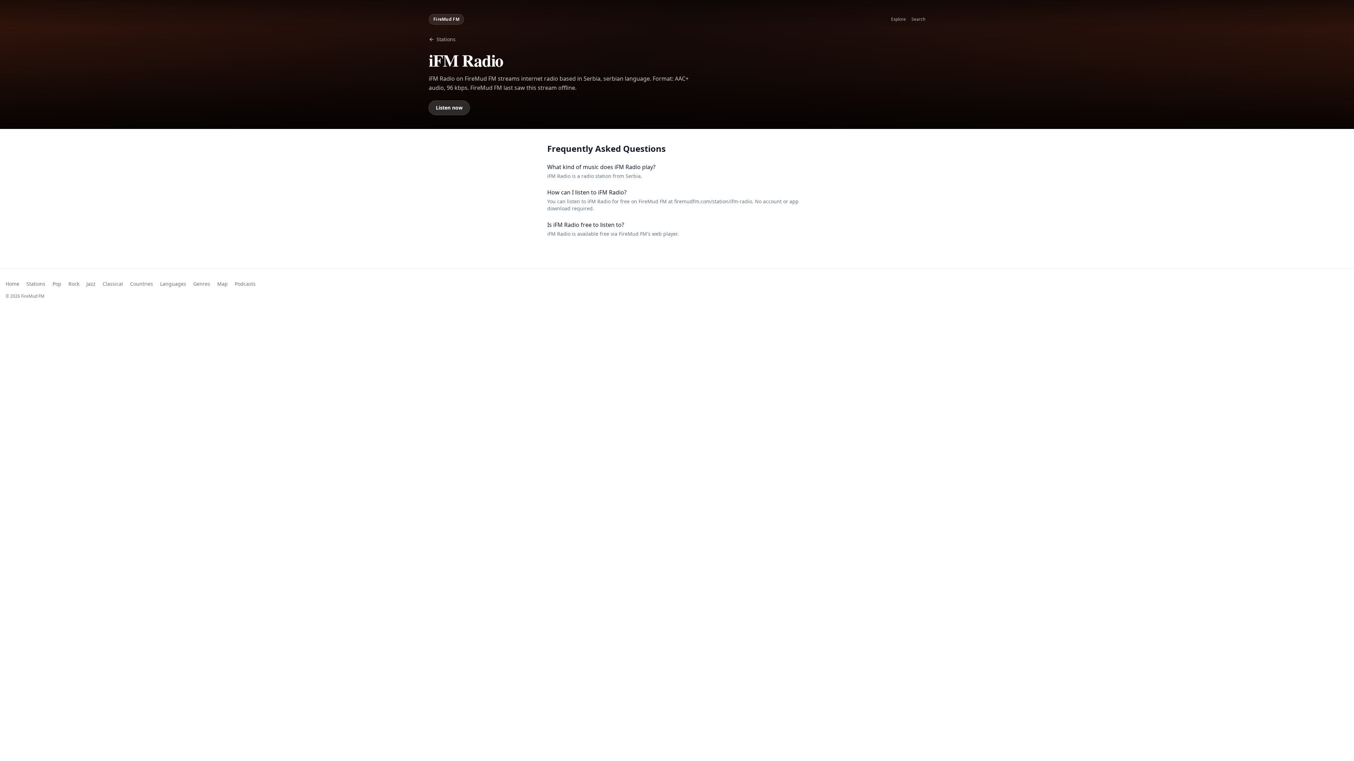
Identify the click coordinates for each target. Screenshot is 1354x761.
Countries (141, 283)
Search (918, 19)
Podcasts (245, 283)
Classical (113, 283)
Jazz (91, 283)
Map (222, 283)
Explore (898, 19)
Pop (57, 283)
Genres (201, 283)
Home (12, 283)
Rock (73, 283)
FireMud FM (446, 19)
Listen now (449, 107)
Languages (173, 283)
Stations (446, 39)
